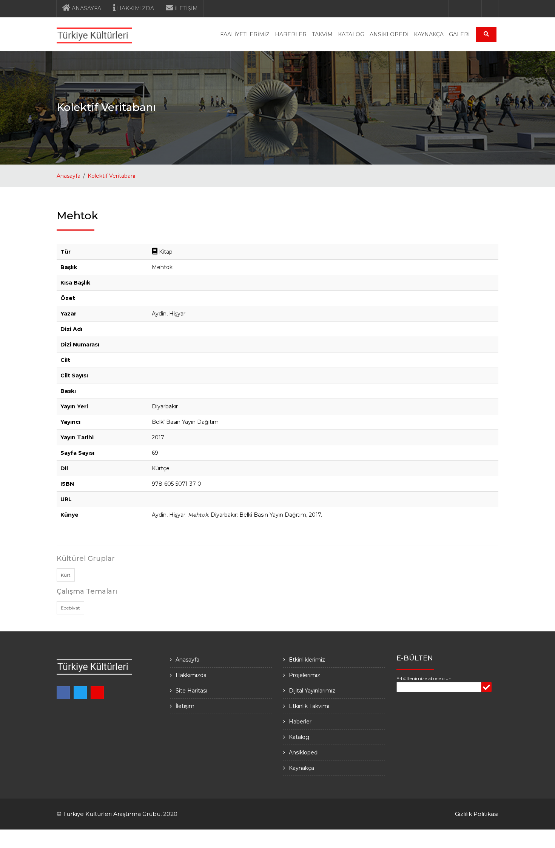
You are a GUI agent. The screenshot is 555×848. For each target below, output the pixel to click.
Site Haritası (191, 690)
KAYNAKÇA (429, 34)
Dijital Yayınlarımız (312, 690)
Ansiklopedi (304, 752)
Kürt (66, 575)
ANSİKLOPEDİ (389, 34)
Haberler (300, 721)
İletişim (185, 706)
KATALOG (351, 34)
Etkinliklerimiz (307, 659)
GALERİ (459, 34)
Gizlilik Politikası (476, 813)
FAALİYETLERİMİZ (245, 34)
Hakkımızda (191, 675)
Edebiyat (70, 608)
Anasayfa (68, 175)
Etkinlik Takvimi (309, 706)
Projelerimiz (304, 675)
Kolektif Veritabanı (111, 175)
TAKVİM (322, 34)
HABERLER (291, 34)
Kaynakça (301, 768)
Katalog (299, 737)
